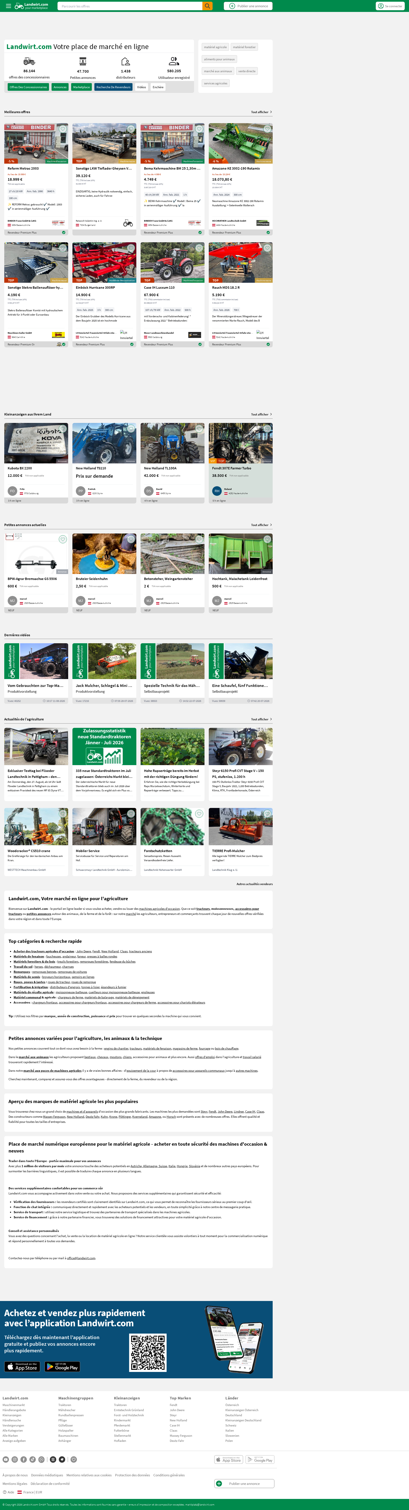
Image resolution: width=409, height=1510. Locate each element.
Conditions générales (169, 1475)
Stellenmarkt (122, 1435)
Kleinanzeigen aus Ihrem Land (27, 414)
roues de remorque (83, 982)
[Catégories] (53, 1459)
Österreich (232, 1405)
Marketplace (81, 87)
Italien (229, 1430)
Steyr (204, 1111)
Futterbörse (121, 1430)
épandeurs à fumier (113, 987)
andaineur (69, 956)
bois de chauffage (226, 1048)
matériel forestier (244, 47)
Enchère (158, 87)
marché (131, 913)
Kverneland (139, 1116)
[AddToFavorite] (63, 129)
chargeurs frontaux (45, 1002)
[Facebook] (23, 1459)
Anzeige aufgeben (14, 1440)
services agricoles (215, 83)
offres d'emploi (205, 1057)
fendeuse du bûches (122, 961)
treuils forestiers (67, 961)
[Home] (31, 6)
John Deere (83, 951)
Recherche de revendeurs (113, 87)
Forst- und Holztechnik (129, 1415)
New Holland (110, 951)
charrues (68, 966)
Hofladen (120, 1440)
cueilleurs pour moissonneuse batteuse (114, 992)
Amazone (155, 1116)
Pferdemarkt (122, 1425)
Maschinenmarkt (14, 1405)
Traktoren (64, 1405)
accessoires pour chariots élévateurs (181, 1002)
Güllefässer (65, 1425)
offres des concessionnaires (28, 87)
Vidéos (141, 87)
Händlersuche (12, 1420)
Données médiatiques (47, 1475)
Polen (229, 1440)
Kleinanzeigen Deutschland (243, 1420)
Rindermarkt (122, 1420)
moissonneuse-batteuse (71, 992)
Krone (113, 1116)
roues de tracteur (59, 982)
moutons (115, 1057)
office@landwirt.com (81, 1258)
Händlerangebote (14, 1410)
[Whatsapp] (41, 1460)
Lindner (239, 1111)
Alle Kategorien (13, 1430)
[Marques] (62, 1459)
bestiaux (90, 1057)
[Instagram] (15, 1459)
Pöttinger (125, 1116)
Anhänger (64, 1440)
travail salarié (252, 1057)
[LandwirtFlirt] (74, 1459)
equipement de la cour (141, 1070)
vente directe (246, 71)
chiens (127, 1057)
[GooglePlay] (62, 1366)
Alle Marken (10, 1435)
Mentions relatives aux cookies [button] (89, 1475)
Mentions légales (15, 1483)
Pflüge (62, 1420)
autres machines (247, 1070)
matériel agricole (215, 47)
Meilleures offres (17, 112)
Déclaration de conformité (50, 1483)
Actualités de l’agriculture (24, 719)
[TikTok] (32, 1459)
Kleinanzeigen (12, 1415)
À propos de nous (15, 1475)
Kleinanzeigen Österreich (241, 1410)
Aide (11, 1492)
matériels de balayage (99, 997)
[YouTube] (6, 1459)
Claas (124, 951)
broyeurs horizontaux (56, 977)
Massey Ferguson (54, 1116)
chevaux (102, 1057)
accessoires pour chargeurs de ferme (132, 1002)
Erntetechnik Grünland (129, 1410)
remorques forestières (94, 961)
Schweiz (230, 1425)
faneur (81, 956)
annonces (60, 87)
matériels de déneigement (132, 997)
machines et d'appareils (82, 1111)
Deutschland (233, 1415)
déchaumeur (52, 966)
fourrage (204, 1048)
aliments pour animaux (219, 59)
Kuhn (104, 1116)
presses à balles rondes (102, 956)
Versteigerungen (13, 1425)
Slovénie (194, 1166)
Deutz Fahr (92, 1116)
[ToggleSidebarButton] (8, 6)
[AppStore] (22, 1366)
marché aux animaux (218, 71)
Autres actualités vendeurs (255, 884)
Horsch (171, 1116)
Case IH (250, 1111)
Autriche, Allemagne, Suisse (149, 1166)
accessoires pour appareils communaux (199, 1070)
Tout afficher (259, 112)
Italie (171, 1166)
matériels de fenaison (157, 1048)
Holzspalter (65, 1430)
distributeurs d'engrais (65, 987)
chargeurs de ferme (70, 997)
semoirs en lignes (83, 977)
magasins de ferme (185, 1048)
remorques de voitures (72, 971)
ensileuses (148, 992)
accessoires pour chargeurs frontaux (83, 1002)
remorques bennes (44, 971)
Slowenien (232, 1435)
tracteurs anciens (140, 951)
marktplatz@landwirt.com (200, 1504)
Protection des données (132, 1475)
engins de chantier (116, 1048)
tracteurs (136, 1048)
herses (39, 966)
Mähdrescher (66, 1410)
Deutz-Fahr (177, 1440)
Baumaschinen (68, 1435)
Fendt (96, 951)
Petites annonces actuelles (25, 524)
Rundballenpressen (71, 1415)
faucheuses (53, 956)
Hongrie (182, 1166)
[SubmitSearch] (207, 6)
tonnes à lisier (90, 987)
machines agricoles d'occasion (159, 908)
